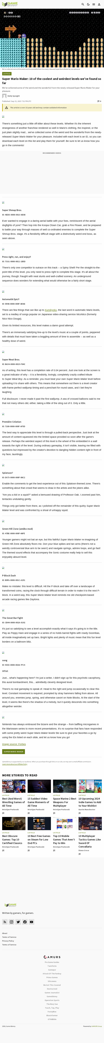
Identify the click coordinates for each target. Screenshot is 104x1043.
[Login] (99, 4)
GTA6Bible (52, 1019)
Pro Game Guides (52, 962)
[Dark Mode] (88, 4)
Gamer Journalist (52, 992)
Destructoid (52, 989)
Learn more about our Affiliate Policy (14, 764)
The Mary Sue (52, 1004)
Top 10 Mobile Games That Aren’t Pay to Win (64, 839)
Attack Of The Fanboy (52, 973)
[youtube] (31, 922)
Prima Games (52, 977)
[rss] (5, 922)
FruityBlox (52, 1011)
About (4, 933)
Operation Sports (52, 1000)
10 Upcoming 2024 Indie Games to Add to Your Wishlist (90, 802)
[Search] (83, 4)
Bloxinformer (52, 1015)
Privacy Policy (8, 941)
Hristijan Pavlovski (10, 809)
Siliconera (52, 981)
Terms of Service (9, 937)
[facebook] (25, 922)
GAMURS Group (96, 1026)
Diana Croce (84, 850)
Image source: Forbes (14, 744)
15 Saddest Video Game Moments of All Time (38, 802)
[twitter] (18, 922)
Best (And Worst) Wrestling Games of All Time (13, 802)
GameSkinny (52, 996)
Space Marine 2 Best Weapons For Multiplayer (64, 802)
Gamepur (52, 970)
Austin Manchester (87, 809)
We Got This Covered (52, 985)
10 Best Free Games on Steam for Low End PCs (39, 839)
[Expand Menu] (93, 4)
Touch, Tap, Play (52, 1008)
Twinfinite (52, 966)
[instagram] (11, 922)
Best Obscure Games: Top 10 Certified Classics (12, 839)
